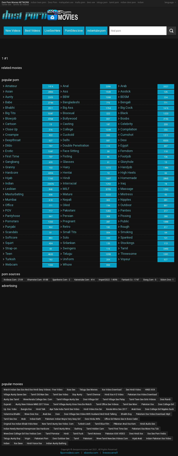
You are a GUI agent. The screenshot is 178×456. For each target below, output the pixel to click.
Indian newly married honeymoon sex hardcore (26, 429)
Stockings (127, 243)
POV (8, 210)
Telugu (67, 253)
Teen (8, 253)
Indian (9, 183)
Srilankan (69, 243)
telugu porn (102, 2)
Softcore (11, 237)
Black (124, 113)
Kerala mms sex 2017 (116, 409)
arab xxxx (136, 409)
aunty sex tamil (11, 399)
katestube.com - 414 (84, 280)
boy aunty (77, 394)
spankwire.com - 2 (61, 280)
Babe (8, 102)
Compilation (128, 129)
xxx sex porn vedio (156, 433)
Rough (124, 226)
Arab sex (47, 414)
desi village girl (90, 399)
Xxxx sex (71, 389)
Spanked (126, 237)
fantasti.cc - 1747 (130, 280)
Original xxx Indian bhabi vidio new (21, 424)
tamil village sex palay (114, 399)
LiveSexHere (52, 30)
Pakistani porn (41, 438)
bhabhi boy (126, 414)
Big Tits (10, 113)
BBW (66, 97)
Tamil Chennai (93, 394)
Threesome (128, 253)
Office (9, 205)
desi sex (91, 2)
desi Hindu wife (92, 419)
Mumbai (10, 199)
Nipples (125, 199)
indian (7, 443)
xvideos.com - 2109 (13, 280)
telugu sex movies (89, 389)
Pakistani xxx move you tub (145, 429)
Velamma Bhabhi (12, 414)
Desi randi (165, 399)
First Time (12, 156)
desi (57, 414)
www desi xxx (31, 414)
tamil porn (114, 2)
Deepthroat (13, 140)
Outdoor (126, 205)
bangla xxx (26, 409)
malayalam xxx (66, 2)
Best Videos (32, 30)
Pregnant (69, 221)
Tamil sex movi (130, 404)
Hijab (8, 178)
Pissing (125, 216)
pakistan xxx (147, 404)
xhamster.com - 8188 (37, 280)
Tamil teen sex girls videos (142, 399)
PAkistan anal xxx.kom (125, 424)
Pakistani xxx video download (142, 394)
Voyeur (125, 259)
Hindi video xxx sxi (93, 409)
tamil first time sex (118, 429)
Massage (126, 189)
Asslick (125, 91)
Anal (66, 86)
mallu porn (80, 2)
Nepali (67, 199)
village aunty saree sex (15, 394)
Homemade (128, 178)
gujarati (7, 404)
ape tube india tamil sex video (64, 409)
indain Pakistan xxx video (158, 438)
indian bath (35, 419)
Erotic (9, 151)
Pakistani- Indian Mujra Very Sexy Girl (62, 419)
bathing (78, 429)
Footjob (125, 156)
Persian (68, 216)
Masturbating (14, 194)
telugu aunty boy (12, 438)
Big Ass (68, 107)
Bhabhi (10, 107)
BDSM (124, 97)
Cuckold (68, 134)
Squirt (9, 243)
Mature (67, 194)
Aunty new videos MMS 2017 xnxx (32, 404)
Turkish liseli (84, 424)
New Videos (12, 30)
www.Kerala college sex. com (37, 399)
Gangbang (12, 162)
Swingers (69, 248)
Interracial (69, 183)
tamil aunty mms (62, 429)
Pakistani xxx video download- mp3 (153, 414)
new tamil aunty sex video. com (58, 424)
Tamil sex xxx (10, 419)
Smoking (126, 232)
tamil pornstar (52, 433)
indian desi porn (128, 2)
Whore (67, 264)
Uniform (68, 259)
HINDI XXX (150, 389)
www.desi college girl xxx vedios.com (22, 433)
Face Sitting (71, 151)
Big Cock (126, 107)
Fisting (67, 156)
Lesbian (10, 189)
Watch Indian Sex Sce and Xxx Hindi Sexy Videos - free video (33, 389)
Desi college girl (166, 404)
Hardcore (11, 172)
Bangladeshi (71, 102)
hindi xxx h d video (114, 394)
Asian (9, 91)
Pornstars (12, 221)
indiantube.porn (96, 30)
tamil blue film (102, 424)
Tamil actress (94, 433)
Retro (66, 226)
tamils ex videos (21, 4)
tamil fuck (78, 433)
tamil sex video (60, 394)
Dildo (8, 145)
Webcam (11, 264)
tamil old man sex (39, 394)
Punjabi (10, 226)
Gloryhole (127, 162)
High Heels (128, 172)
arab (23, 419)
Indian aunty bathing (56, 443)
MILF (66, 189)
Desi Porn (52, 2)
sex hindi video (133, 389)
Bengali (125, 102)
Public (124, 221)
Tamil (124, 248)
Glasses (68, 162)
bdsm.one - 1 (167, 280)
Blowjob (10, 118)
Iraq (123, 183)
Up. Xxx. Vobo (10, 409)
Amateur (11, 86)
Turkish (10, 259)
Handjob (126, 167)
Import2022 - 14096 (108, 280)
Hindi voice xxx (34, 443)
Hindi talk (40, 409)
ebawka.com (91, 452)
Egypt (124, 145)
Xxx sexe (18, 443)
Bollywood (70, 118)
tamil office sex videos (107, 404)
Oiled (66, 205)
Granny (10, 167)
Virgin (27, 438)
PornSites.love (74, 30)
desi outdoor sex (61, 438)
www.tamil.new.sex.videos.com (112, 438)
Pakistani (69, 210)
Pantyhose (12, 216)
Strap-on (11, 248)
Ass (65, 91)
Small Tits (69, 232)
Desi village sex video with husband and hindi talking (90, 414)
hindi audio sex (147, 424)
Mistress (126, 194)
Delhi (66, 140)
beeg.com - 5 (149, 280)
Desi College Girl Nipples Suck (159, 409)
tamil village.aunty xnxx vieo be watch (72, 404)
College (68, 129)
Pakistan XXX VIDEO (115, 433)
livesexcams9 (110, 452)
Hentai (67, 172)
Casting (68, 124)
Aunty (9, 97)
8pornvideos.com (69, 452)
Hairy (66, 167)
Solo (66, 237)
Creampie (12, 134)
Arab (123, 86)
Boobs (124, 118)
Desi (123, 140)
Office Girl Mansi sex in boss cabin (121, 419)
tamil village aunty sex (67, 399)
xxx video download (112, 389)
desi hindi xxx (136, 433)
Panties (125, 210)
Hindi (66, 178)
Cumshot (126, 134)
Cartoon (10, 124)
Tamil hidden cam (95, 429)
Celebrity (126, 124)
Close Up (11, 129)
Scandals (11, 232)
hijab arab (137, 438)
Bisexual (68, 113)
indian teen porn (38, 2)
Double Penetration (76, 145)
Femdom (126, 151)
